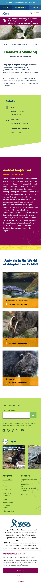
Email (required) (10, 410)
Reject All (20, 581)
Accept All (20, 570)
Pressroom (7, 499)
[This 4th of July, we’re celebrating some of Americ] (14, 457)
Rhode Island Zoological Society (8, 505)
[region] (20, 568)
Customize (21, 576)
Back (5, 44)
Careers (5, 486)
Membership (20, 8)
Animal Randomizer (21, 44)
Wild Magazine (8, 511)
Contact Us (7, 489)
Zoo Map (24, 494)
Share (36, 44)
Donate (35, 8)
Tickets (6, 8)
